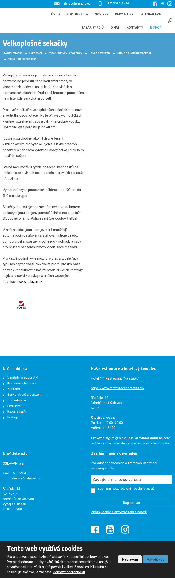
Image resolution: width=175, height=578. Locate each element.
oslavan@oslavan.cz (25, 478)
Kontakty (134, 27)
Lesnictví (14, 406)
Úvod (55, 14)
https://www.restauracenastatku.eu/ (117, 388)
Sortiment (76, 14)
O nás (115, 27)
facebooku (161, 443)
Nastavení (130, 559)
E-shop (156, 27)
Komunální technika (21, 383)
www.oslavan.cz (30, 282)
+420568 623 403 (16, 473)
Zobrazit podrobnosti (69, 572)
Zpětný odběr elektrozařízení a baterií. (119, 512)
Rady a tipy (124, 14)
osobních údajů (144, 488)
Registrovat (131, 503)
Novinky (101, 14)
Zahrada (13, 389)
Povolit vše (156, 559)
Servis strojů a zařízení (24, 395)
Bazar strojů (92, 27)
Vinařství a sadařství (22, 377)
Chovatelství (16, 400)
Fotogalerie (151, 14)
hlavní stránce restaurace (114, 443)
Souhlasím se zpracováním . (126, 488)
